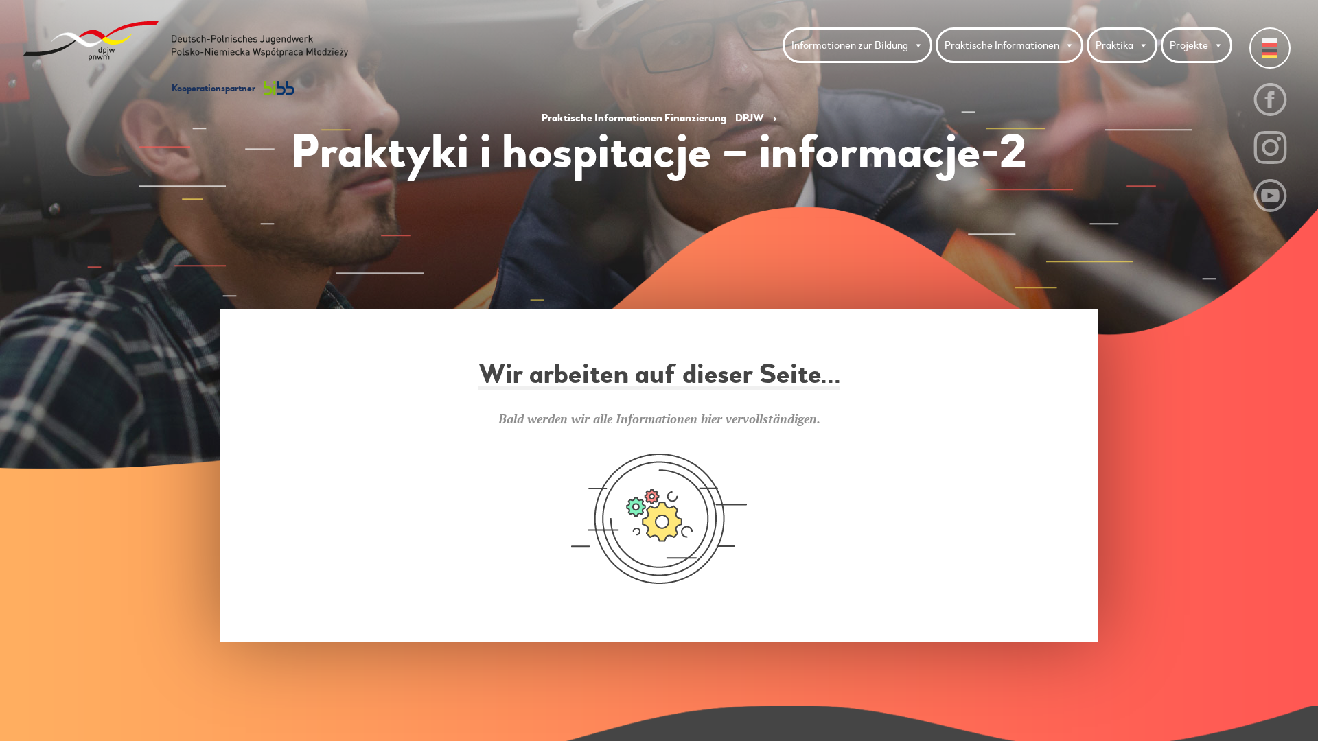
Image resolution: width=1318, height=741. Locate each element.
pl (1269, 42)
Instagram (1270, 147)
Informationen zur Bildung (849, 45)
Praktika (1114, 45)
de (1269, 53)
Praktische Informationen (1002, 45)
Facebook (1270, 99)
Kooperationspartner (214, 88)
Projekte (1189, 45)
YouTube (1270, 195)
